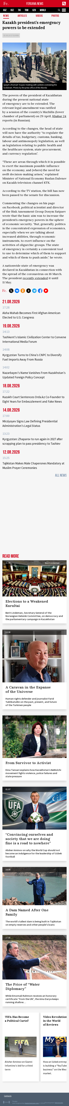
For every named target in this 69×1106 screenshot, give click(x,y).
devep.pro (59, 1103)
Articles (22, 15)
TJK (19, 10)
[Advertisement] (34, 516)
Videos (39, 15)
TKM (26, 10)
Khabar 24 (59, 116)
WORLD (43, 10)
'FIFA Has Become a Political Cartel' (17, 1019)
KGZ (12, 10)
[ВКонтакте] (17, 290)
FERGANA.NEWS (34, 3)
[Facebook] (40, 290)
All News (61, 475)
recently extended (35, 278)
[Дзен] (28, 290)
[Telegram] (34, 290)
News (6, 15)
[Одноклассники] (23, 290)
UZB (34, 10)
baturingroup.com (32, 1103)
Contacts (7, 1096)
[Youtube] (46, 290)
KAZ (5, 10)
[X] (11, 290)
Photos (55, 15)
